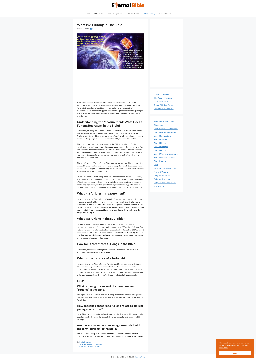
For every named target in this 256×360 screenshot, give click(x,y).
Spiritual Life (159, 186)
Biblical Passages (161, 147)
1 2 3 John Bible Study (163, 101)
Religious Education (162, 175)
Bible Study (98, 14)
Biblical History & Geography (165, 132)
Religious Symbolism (162, 179)
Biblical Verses (133, 14)
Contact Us (163, 14)
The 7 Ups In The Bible (163, 98)
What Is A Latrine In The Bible (89, 346)
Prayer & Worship (161, 172)
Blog (156, 165)
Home (87, 14)
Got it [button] (235, 353)
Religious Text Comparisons (165, 183)
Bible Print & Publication (164, 121)
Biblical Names (160, 143)
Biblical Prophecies (161, 150)
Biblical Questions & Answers (166, 154)
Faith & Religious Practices (165, 168)
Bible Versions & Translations (166, 129)
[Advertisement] (110, 86)
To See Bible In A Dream (163, 105)
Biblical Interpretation (115, 14)
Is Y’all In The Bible (161, 94)
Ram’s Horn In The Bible (164, 109)
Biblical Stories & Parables (164, 157)
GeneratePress (139, 357)
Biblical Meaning (149, 14)
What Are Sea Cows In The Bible (90, 344)
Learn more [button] (223, 348)
